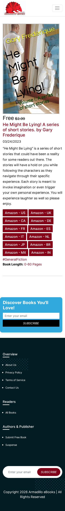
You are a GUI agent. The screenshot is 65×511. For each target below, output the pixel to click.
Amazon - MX (15, 252)
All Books (10, 412)
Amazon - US (15, 213)
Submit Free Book (15, 437)
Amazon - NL (39, 237)
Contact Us (12, 387)
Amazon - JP (15, 244)
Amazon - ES (40, 229)
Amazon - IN (41, 252)
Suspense (11, 444)
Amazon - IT (14, 237)
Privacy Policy (13, 372)
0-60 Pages (33, 264)
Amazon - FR (15, 229)
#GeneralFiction (15, 259)
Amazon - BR (40, 244)
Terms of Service (15, 380)
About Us (10, 364)
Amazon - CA (15, 221)
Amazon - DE (41, 221)
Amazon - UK (41, 213)
